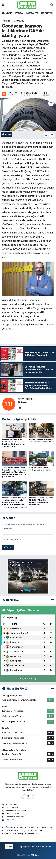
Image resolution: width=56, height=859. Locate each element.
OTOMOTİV (19, 21)
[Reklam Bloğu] (28, 576)
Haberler (6, 21)
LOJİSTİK (25, 830)
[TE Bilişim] (8, 404)
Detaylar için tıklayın (28, 678)
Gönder (8, 547)
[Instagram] (33, 796)
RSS (10, 847)
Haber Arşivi (11, 820)
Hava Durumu (11, 805)
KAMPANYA (32, 13)
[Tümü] (52, 600)
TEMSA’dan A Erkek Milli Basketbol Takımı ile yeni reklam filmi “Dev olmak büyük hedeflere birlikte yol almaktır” (14, 472)
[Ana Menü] (3, 5)
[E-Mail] (20, 408)
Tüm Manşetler (12, 814)
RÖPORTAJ (47, 13)
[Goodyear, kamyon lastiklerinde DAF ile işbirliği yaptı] (28, 114)
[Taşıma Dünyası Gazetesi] (27, 5)
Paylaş (8, 134)
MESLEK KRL (32, 834)
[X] (28, 796)
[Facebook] (23, 796)
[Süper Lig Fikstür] (52, 688)
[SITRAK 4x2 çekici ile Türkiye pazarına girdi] (41, 458)
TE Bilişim (22, 402)
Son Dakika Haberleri (15, 817)
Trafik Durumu (12, 808)
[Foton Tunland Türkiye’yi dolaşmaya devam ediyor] (41, 430)
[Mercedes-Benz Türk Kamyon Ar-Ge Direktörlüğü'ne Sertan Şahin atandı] (14, 430)
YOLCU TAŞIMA (11, 830)
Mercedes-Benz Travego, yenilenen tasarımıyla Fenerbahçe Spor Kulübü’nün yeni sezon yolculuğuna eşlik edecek (14, 502)
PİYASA (19, 13)
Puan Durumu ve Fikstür (16, 811)
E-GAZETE (9, 834)
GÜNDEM (7, 13)
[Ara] (51, 5)
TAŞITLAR (38, 830)
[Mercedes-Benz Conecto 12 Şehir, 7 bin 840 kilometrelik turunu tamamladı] (41, 489)
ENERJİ (20, 834)
